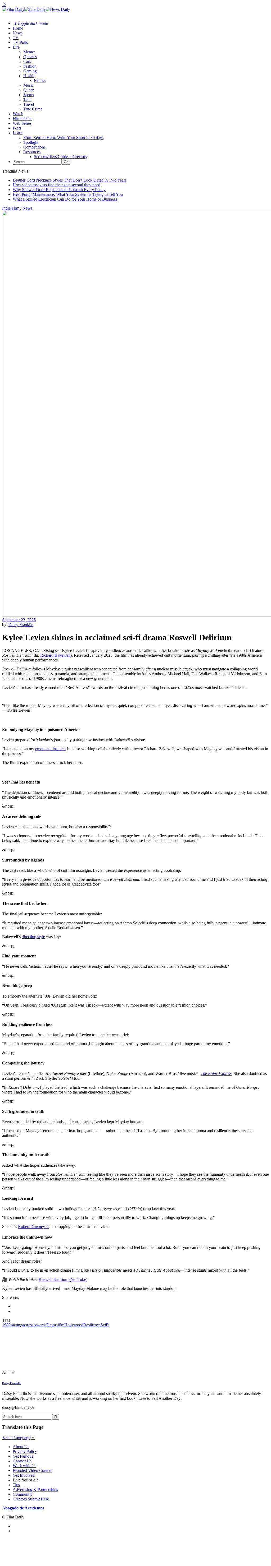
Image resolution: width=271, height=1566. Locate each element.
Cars (27, 61)
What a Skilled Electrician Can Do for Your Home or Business (65, 199)
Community (23, 1494)
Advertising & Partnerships (35, 1489)
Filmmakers (22, 118)
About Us (21, 1446)
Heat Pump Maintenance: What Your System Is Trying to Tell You (68, 194)
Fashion (30, 66)
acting (17, 1325)
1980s (7, 1325)
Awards (39, 1325)
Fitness (40, 80)
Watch (18, 114)
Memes (29, 52)
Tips (16, 1484)
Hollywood (73, 1325)
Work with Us (24, 1465)
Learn (17, 133)
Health (28, 75)
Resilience (92, 1325)
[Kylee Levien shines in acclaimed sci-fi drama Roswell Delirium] (38, 1372)
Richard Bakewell (55, 655)
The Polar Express (216, 1073)
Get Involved (24, 1475)
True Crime (32, 109)
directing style (33, 936)
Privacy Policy (25, 1451)
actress (27, 1325)
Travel (28, 104)
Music (28, 85)
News (17, 33)
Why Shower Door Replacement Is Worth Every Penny (59, 189)
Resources (31, 152)
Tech (27, 99)
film (61, 1325)
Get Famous (23, 1456)
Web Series (22, 123)
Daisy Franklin (20, 624)
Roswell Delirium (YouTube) (63, 1279)
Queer (28, 90)
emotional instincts (50, 749)
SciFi (105, 1325)
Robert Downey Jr (33, 1226)
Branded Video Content (32, 1470)
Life (16, 47)
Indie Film (10, 208)
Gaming (30, 71)
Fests (17, 128)
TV (16, 37)
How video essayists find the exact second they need (56, 185)
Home (18, 28)
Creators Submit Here (31, 1499)
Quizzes (30, 56)
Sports (28, 94)
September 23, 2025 (19, 620)
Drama (52, 1325)
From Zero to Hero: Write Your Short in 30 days (63, 137)
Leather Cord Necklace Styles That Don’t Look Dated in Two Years (70, 180)
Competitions (34, 147)
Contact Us (22, 1461)
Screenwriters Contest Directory (60, 156)
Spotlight (30, 142)
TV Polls (20, 42)
